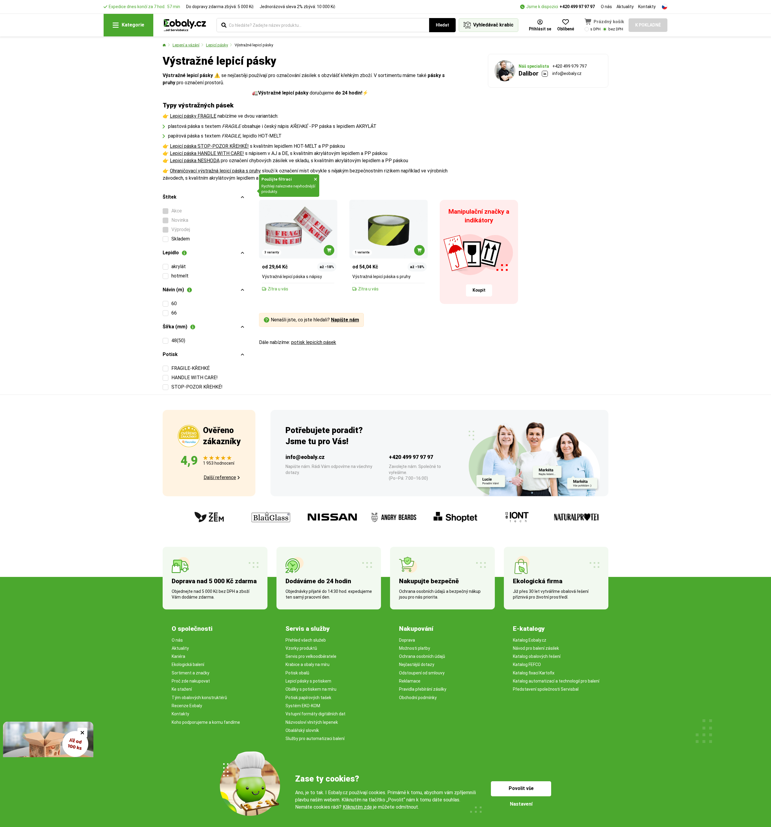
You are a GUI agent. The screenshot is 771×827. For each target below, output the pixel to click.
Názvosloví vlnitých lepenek (312, 722)
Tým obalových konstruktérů (199, 697)
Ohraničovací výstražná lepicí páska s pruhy (215, 171)
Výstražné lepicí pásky (254, 45)
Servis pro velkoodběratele (311, 656)
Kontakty (647, 6)
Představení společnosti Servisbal (546, 689)
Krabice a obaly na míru (307, 664)
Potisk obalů (297, 673)
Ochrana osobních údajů (422, 656)
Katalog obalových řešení (536, 656)
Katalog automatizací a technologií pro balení (556, 681)
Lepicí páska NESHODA (195, 160)
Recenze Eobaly (187, 705)
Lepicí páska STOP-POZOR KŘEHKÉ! (209, 146)
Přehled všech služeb (306, 640)
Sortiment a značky (190, 673)
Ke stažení (182, 689)
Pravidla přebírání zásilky (422, 689)
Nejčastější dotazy (416, 664)
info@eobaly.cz (567, 73)
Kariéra (178, 656)
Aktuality (625, 6)
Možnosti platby (414, 648)
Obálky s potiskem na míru (311, 689)
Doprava (407, 640)
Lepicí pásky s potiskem (308, 681)
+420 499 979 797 (569, 66)
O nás (606, 6)
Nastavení (521, 804)
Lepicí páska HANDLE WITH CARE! (207, 153)
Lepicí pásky (217, 45)
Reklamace (409, 681)
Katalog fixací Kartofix (533, 673)
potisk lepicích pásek (313, 342)
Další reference (220, 477)
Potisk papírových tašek (308, 697)
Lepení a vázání (186, 45)
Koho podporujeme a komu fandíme (206, 722)
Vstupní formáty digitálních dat (315, 713)
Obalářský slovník (302, 730)
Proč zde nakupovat (191, 681)
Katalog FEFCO (527, 664)
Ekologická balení (188, 664)
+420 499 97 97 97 (577, 6)
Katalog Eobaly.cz (529, 640)
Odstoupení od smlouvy (422, 673)
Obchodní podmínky (418, 697)
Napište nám (345, 320)
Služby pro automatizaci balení (315, 738)
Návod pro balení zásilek (536, 648)
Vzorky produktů (301, 648)
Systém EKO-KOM (303, 705)
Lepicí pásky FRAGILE (193, 116)
